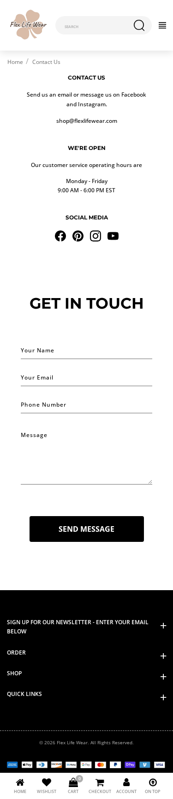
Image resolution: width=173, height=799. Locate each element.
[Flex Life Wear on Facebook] (60, 235)
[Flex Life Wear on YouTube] (113, 235)
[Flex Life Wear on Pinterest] (78, 235)
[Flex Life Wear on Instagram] (95, 235)
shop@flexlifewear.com (86, 120)
